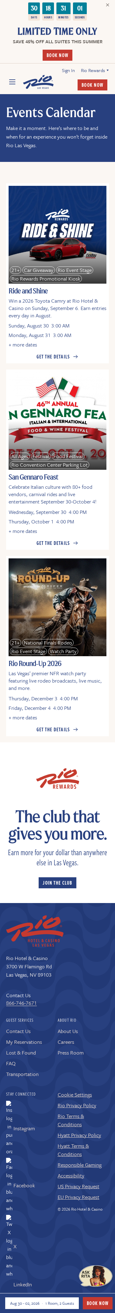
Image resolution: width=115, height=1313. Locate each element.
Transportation (22, 1074)
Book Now (57, 55)
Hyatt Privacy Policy (79, 1135)
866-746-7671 (21, 1003)
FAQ (11, 1063)
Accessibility (71, 1175)
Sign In (68, 70)
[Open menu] (15, 82)
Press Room (71, 1052)
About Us (68, 1031)
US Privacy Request (78, 1186)
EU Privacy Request (78, 1197)
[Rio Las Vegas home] (34, 931)
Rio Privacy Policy (77, 1105)
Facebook (24, 1185)
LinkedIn (22, 1284)
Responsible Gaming (80, 1165)
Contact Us (18, 1031)
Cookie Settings (75, 1094)
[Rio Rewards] (57, 778)
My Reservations (24, 1042)
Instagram (24, 1128)
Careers (66, 1042)
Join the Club (57, 882)
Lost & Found (21, 1052)
